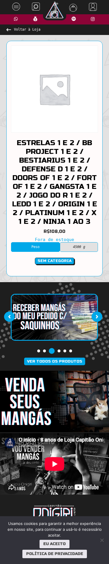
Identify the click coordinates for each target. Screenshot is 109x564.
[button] (38, 350)
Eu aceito (54, 544)
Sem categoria (54, 261)
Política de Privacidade (54, 553)
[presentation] (9, 317)
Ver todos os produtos (54, 361)
